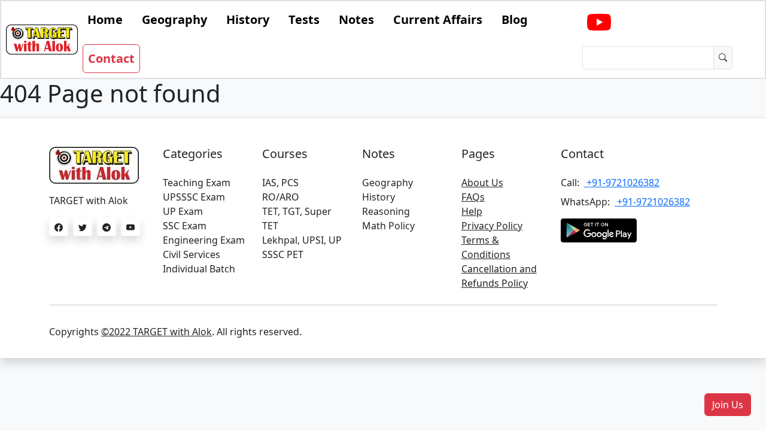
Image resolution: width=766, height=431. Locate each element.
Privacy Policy (491, 225)
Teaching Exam (196, 182)
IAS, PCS (280, 182)
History (247, 19)
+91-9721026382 (621, 182)
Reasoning (386, 211)
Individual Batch (199, 268)
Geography (174, 19)
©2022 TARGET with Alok (156, 331)
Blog (514, 19)
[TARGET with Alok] (599, 23)
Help (471, 211)
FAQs (473, 197)
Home (105, 19)
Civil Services (191, 254)
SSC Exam (184, 225)
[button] (727, 404)
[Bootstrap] (42, 39)
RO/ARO (280, 197)
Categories (193, 153)
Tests (304, 19)
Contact (111, 58)
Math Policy (388, 225)
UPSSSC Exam (194, 197)
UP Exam (183, 211)
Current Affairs (437, 19)
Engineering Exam (204, 240)
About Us (482, 182)
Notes (356, 19)
